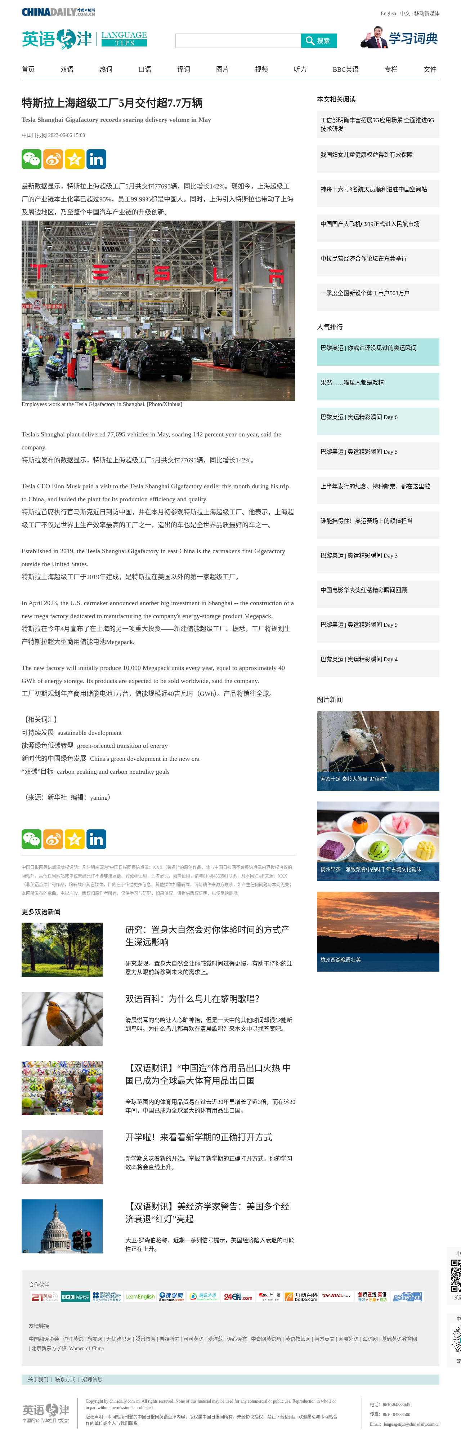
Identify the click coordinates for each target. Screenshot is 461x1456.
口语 (144, 69)
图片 (222, 69)
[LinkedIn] (96, 159)
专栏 (391, 69)
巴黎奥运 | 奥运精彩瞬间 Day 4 (359, 659)
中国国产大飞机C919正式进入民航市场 (370, 224)
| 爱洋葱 (214, 1339)
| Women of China (85, 1348)
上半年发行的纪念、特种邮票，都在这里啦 (375, 486)
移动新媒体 (426, 13)
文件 (430, 69)
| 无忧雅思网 (118, 1339)
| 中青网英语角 (266, 1339)
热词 (105, 69)
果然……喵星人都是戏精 (352, 382)
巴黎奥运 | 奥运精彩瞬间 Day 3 (359, 555)
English (388, 13)
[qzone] (75, 159)
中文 (405, 13)
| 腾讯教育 (145, 1339)
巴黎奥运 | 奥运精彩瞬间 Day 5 (359, 452)
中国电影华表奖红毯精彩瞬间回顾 (364, 590)
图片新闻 (330, 699)
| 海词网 (369, 1339)
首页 (28, 69)
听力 (300, 69)
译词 (183, 69)
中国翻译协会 (45, 1339)
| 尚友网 (94, 1339)
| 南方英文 (324, 1339)
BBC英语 (346, 69)
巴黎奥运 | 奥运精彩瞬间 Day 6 (359, 417)
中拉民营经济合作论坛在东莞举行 (364, 259)
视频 (261, 69)
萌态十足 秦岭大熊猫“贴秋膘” (354, 779)
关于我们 (38, 1379)
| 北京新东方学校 (48, 1348)
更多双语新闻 (41, 912)
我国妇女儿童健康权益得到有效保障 (367, 155)
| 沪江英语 (73, 1339)
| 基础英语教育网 (399, 1339)
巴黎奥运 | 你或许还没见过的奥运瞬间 (369, 348)
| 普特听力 (169, 1339)
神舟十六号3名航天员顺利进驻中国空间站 (374, 189)
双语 (67, 69)
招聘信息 (92, 1379)
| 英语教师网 (297, 1339)
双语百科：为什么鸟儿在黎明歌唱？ (194, 999)
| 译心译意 (236, 1339)
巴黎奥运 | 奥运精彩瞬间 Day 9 (359, 625)
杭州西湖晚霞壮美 (341, 960)
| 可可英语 (193, 1339)
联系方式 (65, 1379)
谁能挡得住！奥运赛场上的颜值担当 (367, 521)
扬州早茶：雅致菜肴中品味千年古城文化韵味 (371, 869)
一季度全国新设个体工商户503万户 (365, 293)
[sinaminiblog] (53, 159)
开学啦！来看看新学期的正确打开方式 (198, 1137)
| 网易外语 (348, 1339)
